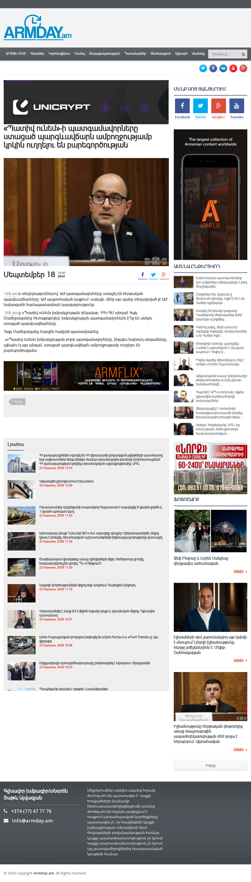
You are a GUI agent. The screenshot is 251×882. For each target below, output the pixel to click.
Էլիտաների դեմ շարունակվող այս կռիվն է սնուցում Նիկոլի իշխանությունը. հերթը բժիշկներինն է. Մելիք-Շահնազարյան (210, 645)
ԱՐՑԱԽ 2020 (16, 54)
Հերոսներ (37, 54)
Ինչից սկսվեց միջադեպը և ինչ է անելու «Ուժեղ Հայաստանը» (220, 362)
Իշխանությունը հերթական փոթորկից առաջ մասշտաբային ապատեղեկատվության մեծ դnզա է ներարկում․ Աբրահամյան (208, 734)
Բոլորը (210, 765)
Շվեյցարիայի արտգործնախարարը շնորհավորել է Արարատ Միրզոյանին (94, 663)
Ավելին (239, 571)
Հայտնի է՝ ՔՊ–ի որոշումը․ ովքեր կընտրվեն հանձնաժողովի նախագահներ (220, 396)
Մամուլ (80, 54)
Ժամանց (198, 54)
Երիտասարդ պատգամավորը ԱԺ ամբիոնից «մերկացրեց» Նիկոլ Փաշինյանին (221, 282)
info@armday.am (32, 820)
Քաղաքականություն (104, 54)
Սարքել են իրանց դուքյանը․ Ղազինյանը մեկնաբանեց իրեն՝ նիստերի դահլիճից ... (219, 314)
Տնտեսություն (161, 54)
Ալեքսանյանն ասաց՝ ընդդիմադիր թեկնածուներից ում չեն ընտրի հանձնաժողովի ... (221, 380)
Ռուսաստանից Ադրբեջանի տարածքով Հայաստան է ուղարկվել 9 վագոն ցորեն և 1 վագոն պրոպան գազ (100, 509)
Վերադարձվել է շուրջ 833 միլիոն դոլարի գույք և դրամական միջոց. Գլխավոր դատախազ (97, 613)
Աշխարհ (181, 54)
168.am (10, 293)
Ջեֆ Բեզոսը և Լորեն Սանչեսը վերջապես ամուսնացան (201, 561)
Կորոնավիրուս (59, 54)
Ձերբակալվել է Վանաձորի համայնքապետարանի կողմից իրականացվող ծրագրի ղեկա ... (219, 412)
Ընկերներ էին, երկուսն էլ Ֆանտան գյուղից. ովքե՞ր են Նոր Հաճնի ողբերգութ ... (220, 298)
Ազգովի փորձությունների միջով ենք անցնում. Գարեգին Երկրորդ (87, 585)
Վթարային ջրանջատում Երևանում (66, 481)
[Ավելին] (21, 456)
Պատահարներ (135, 54)
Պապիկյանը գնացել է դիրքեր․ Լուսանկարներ (73, 689)
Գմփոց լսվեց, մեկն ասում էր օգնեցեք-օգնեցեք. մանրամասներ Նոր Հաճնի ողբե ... (221, 331)
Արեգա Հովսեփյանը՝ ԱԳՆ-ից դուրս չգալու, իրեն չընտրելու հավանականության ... (218, 429)
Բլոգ (18, 401)
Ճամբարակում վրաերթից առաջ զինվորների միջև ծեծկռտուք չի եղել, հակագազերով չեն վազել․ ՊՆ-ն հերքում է (91, 561)
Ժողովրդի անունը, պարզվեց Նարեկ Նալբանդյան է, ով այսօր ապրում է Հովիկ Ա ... (220, 347)
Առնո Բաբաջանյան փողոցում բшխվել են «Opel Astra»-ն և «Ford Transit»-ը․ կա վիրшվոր (98, 639)
